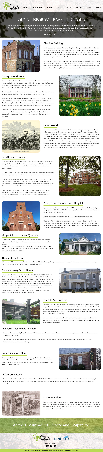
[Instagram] (47, 446)
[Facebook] (51, 446)
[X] (55, 446)
